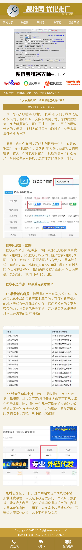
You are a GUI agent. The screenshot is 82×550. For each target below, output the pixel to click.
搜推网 (20, 92)
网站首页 (8, 22)
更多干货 (74, 22)
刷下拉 (57, 22)
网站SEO (52, 92)
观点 (42, 92)
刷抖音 (41, 22)
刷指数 (24, 22)
